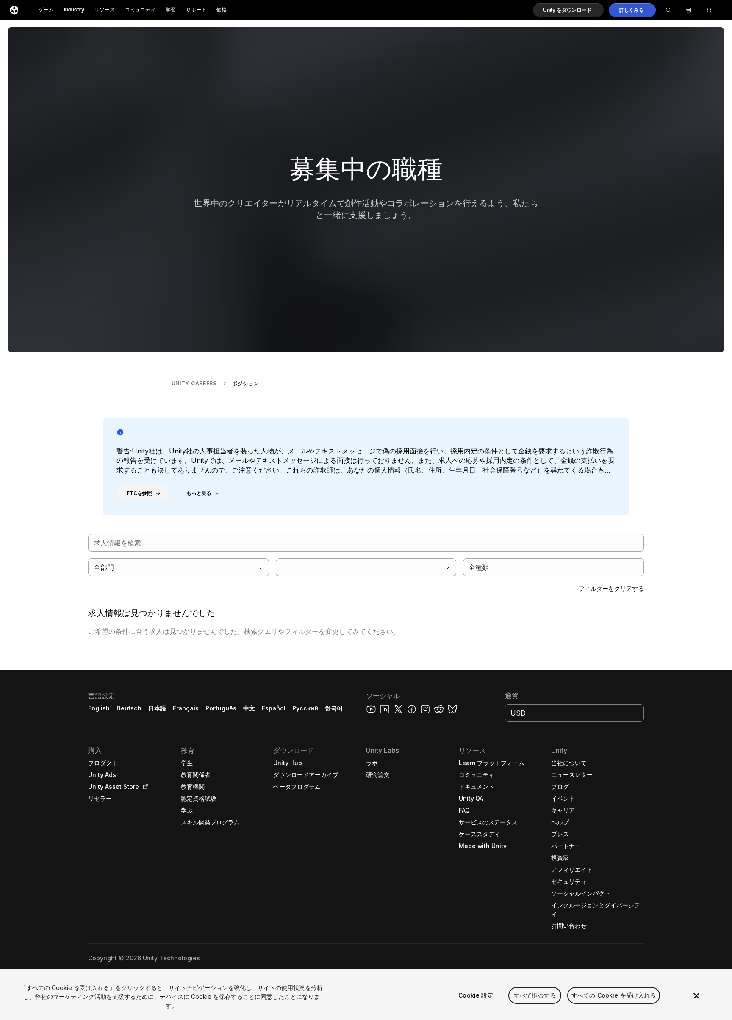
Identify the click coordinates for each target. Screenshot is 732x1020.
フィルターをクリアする (611, 588)
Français (186, 708)
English (99, 708)
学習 (171, 10)
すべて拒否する (535, 995)
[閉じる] (696, 996)
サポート (196, 10)
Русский (305, 708)
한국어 (334, 708)
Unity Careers (194, 383)
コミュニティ (140, 10)
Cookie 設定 (475, 995)
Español (274, 708)
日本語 (157, 708)
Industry (74, 10)
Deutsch (128, 708)
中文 (249, 708)
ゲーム (46, 10)
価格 (221, 10)
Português (220, 708)
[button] (568, 10)
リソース (104, 10)
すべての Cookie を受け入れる (613, 995)
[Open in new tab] (144, 786)
